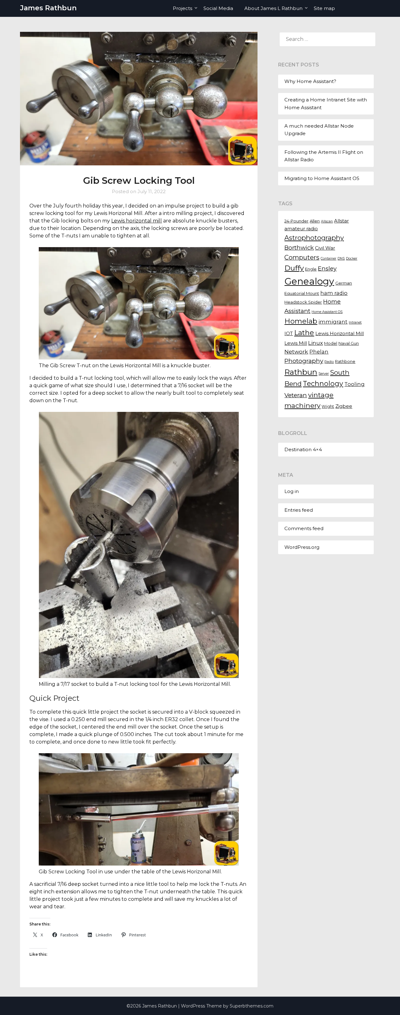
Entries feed (298, 510)
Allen (315, 220)
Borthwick (299, 247)
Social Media (218, 8)
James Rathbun (48, 8)
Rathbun (300, 372)
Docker (351, 258)
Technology (323, 383)
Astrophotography (314, 238)
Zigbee (343, 406)
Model (330, 343)
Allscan (327, 221)
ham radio (334, 293)
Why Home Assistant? (310, 81)
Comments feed (303, 528)
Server (323, 374)
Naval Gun (348, 343)
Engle (311, 268)
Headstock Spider (303, 302)
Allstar (341, 221)
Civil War (325, 248)
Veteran (295, 395)
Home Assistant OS (327, 312)
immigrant (333, 322)
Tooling (354, 384)
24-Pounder (296, 220)
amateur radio (301, 229)
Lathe (304, 333)
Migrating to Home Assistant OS (321, 178)
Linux (315, 342)
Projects (182, 8)
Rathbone (345, 361)
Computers (301, 257)
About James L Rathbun (273, 8)
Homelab (300, 321)
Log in (291, 491)
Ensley (327, 268)
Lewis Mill (295, 343)
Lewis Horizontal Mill (339, 333)
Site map (324, 8)
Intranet (355, 322)
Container (328, 258)
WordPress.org (301, 547)
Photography (303, 360)
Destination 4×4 (303, 449)
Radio (329, 362)
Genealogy (309, 281)
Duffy (294, 268)
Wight (328, 406)
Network (296, 351)
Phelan (318, 352)
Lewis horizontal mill (136, 221)
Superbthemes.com (251, 1006)
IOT (288, 333)
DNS (341, 258)
